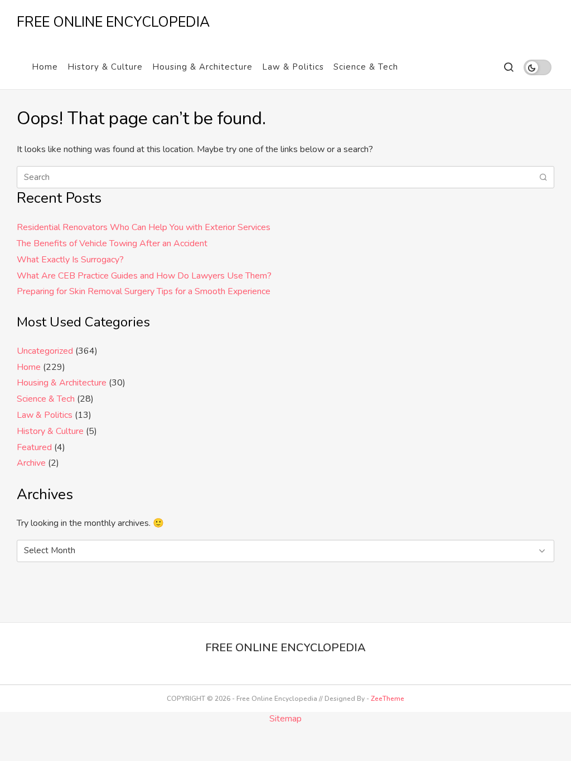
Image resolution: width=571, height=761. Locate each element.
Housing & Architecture (202, 66)
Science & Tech (365, 66)
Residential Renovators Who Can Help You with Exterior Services (143, 227)
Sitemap (285, 719)
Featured (34, 447)
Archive (31, 463)
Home (45, 66)
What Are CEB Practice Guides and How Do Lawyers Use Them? (144, 276)
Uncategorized (45, 351)
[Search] (508, 67)
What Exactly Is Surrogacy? (70, 259)
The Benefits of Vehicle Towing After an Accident (112, 243)
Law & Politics (293, 66)
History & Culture (105, 66)
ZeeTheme (387, 698)
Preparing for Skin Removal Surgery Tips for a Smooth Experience (143, 291)
